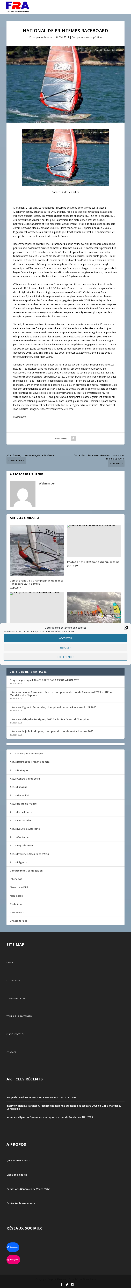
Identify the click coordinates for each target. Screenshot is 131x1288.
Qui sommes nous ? (18, 1160)
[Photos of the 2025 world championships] (94, 541)
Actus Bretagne (19, 770)
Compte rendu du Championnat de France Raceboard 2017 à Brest (36, 582)
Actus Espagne (18, 787)
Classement (19, 417)
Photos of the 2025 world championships (93, 562)
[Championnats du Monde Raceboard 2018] (37, 608)
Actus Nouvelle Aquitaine (25, 828)
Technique (16, 904)
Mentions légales (16, 1174)
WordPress (89, 1279)
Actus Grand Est (19, 795)
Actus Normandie (20, 820)
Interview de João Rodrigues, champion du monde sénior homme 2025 (51, 731)
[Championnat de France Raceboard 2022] (94, 608)
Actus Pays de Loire (21, 845)
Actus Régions (18, 862)
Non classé (16, 895)
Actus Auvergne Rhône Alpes (26, 753)
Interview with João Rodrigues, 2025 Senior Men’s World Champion (49, 719)
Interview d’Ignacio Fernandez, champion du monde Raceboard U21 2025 (53, 707)
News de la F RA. (19, 887)
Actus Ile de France (21, 812)
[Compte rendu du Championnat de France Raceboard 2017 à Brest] (37, 550)
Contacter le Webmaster (21, 1203)
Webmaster (47, 37)
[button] (125, 627)
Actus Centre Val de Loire (25, 778)
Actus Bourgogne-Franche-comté (29, 761)
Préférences (65, 657)
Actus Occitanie (19, 837)
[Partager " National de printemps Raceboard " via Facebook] (73, 438)
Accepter (65, 638)
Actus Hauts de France (23, 803)
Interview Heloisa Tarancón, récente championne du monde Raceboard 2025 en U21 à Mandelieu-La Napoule (61, 693)
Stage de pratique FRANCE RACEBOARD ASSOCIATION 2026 (44, 680)
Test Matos (17, 912)
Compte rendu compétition (87, 37)
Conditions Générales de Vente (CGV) (28, 1189)
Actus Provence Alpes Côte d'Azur (29, 854)
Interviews (16, 879)
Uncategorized (18, 920)
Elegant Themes (56, 1279)
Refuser (65, 647)
